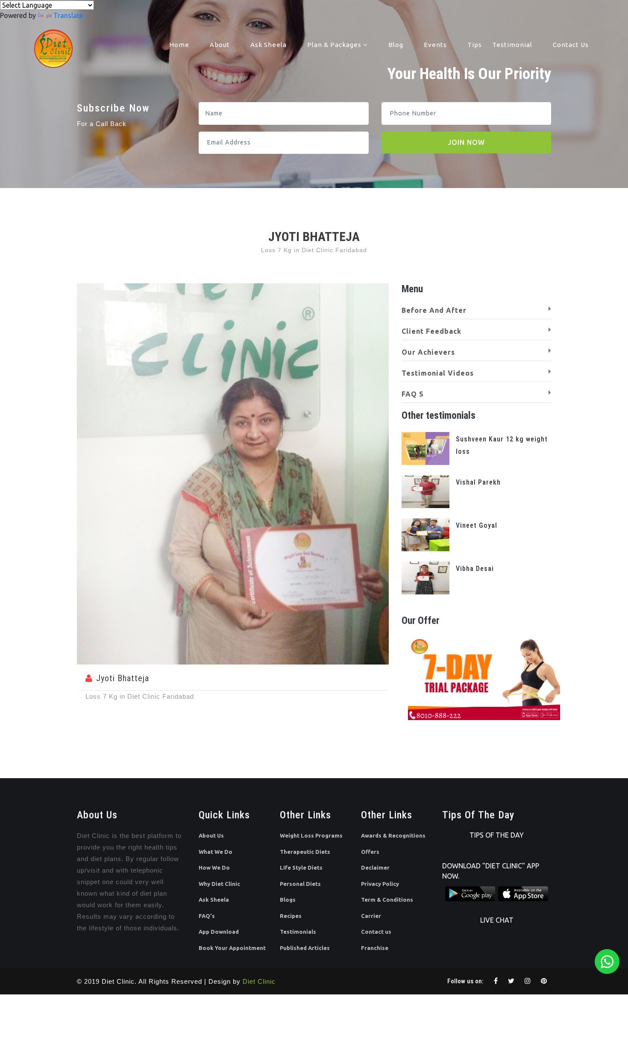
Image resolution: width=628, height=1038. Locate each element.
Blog (395, 44)
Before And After (434, 310)
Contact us (376, 932)
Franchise (374, 948)
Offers (370, 852)
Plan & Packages (335, 44)
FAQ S (413, 394)
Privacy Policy (380, 884)
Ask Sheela (268, 44)
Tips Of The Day (497, 835)
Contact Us (571, 44)
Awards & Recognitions (393, 835)
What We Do (215, 852)
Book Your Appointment (232, 948)
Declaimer (375, 867)
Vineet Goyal (476, 525)
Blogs (288, 900)
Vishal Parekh (478, 482)
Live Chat (497, 920)
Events (435, 44)
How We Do (214, 867)
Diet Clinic (259, 981)
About (220, 44)
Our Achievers (428, 352)
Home (179, 44)
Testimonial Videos (438, 373)
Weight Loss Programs (311, 835)
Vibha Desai (475, 569)
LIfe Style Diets (301, 867)
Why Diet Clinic (219, 884)
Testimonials (298, 932)
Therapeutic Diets (305, 852)
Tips (474, 44)
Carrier (371, 916)
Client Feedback (431, 331)
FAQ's (207, 916)
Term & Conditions (387, 900)
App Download (219, 932)
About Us (211, 835)
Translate (68, 15)
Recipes (291, 916)
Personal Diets (300, 884)
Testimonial (512, 44)
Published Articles (305, 948)
